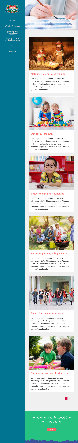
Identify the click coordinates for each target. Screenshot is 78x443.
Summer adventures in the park (49, 373)
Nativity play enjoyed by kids (48, 73)
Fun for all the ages (42, 133)
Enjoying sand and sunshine (47, 193)
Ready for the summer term (47, 313)
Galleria (51, 53)
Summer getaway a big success (49, 253)
